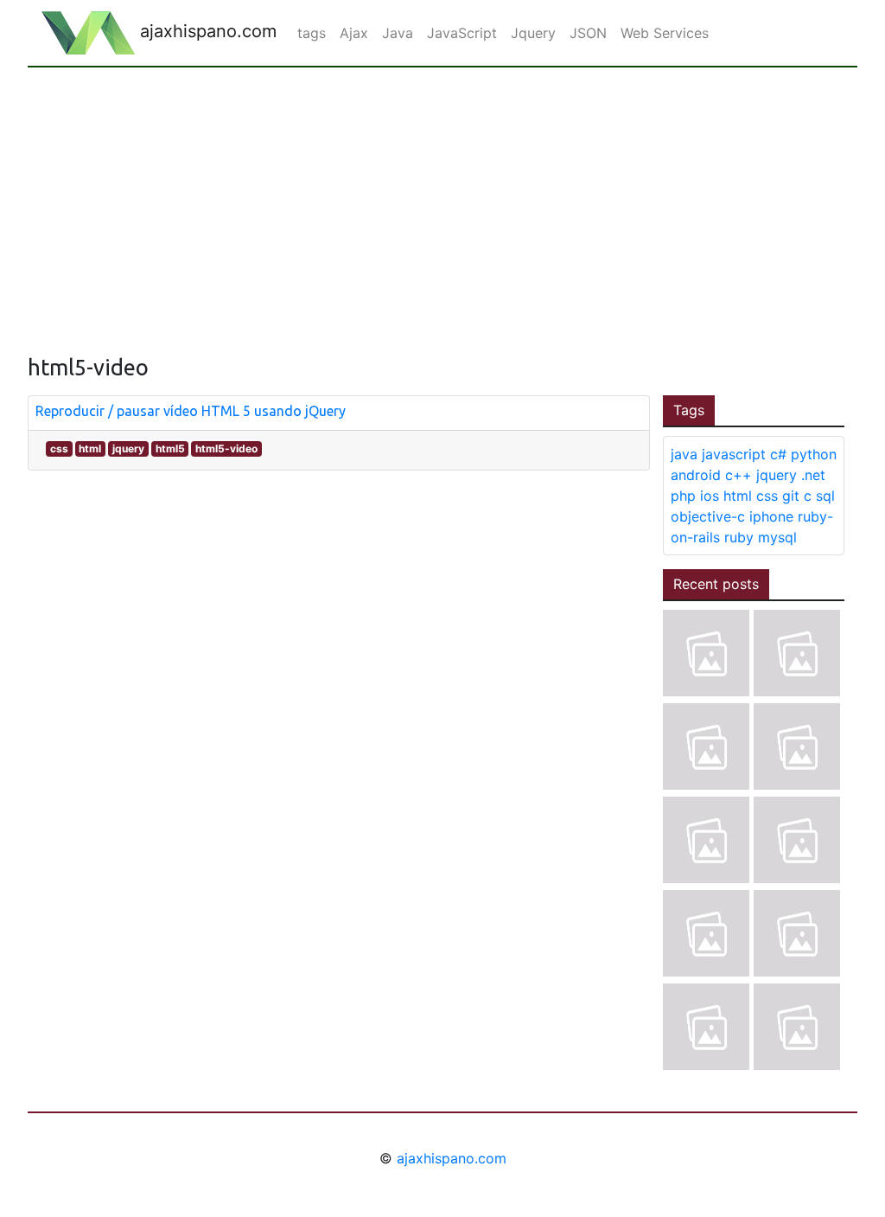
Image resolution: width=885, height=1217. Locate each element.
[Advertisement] (442, 197)
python (814, 454)
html (90, 448)
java (684, 454)
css (59, 448)
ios (709, 495)
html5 (170, 448)
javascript (734, 454)
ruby (739, 537)
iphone (771, 516)
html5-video (226, 448)
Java (397, 33)
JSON (588, 33)
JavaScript (462, 33)
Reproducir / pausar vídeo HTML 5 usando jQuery (190, 411)
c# (778, 454)
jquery (128, 448)
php (683, 495)
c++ (738, 475)
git (790, 495)
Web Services (665, 33)
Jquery (533, 33)
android (696, 475)
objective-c (708, 516)
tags (311, 33)
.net (813, 475)
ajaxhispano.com (206, 31)
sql (825, 495)
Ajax (354, 33)
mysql (777, 537)
